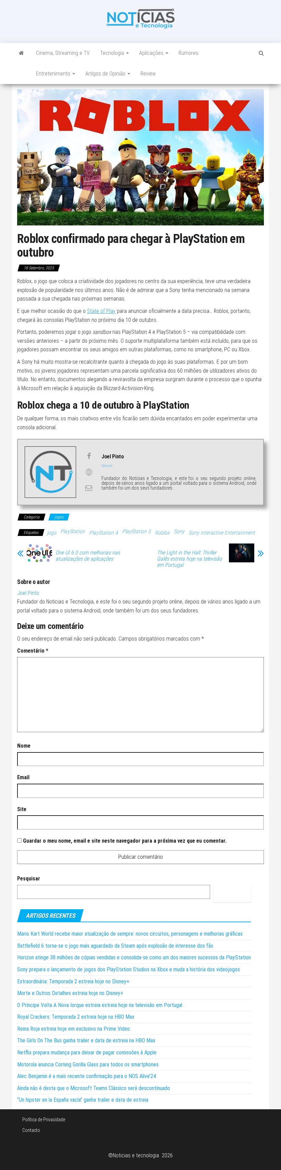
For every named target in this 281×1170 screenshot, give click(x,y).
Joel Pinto (28, 593)
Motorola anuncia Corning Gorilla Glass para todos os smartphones (88, 1064)
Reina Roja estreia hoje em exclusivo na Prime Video (73, 1029)
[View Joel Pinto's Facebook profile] (89, 456)
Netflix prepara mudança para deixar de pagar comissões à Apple (87, 1052)
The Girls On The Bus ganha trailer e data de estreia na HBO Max (86, 1040)
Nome (23, 745)
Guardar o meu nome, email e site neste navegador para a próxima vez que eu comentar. (125, 841)
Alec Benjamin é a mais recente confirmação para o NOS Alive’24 (86, 1076)
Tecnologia (112, 53)
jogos (58, 517)
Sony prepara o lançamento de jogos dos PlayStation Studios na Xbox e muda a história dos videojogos (128, 969)
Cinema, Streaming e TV (63, 53)
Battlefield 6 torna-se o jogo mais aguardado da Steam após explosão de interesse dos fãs (115, 946)
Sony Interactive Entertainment (221, 532)
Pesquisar (28, 878)
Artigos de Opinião (106, 73)
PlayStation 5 (136, 531)
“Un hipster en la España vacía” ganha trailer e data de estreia (82, 1100)
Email (23, 777)
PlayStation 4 (103, 532)
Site (21, 809)
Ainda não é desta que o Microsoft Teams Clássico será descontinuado (93, 1088)
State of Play (101, 311)
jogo (51, 532)
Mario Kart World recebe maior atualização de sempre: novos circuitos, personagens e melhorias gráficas (130, 934)
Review (148, 73)
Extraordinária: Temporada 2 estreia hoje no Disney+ (73, 981)
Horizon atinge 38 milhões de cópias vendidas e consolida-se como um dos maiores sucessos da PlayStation (134, 957)
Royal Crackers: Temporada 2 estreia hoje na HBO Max (75, 1017)
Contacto (31, 1130)
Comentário (32, 650)
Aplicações (152, 53)
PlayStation (72, 531)
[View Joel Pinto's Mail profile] (89, 488)
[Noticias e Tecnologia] (21, 53)
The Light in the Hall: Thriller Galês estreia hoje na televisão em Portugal (189, 559)
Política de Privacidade (43, 1119)
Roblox (162, 532)
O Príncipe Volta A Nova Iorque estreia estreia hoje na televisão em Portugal (99, 1005)
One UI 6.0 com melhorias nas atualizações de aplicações (88, 556)
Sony (179, 531)
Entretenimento (54, 73)
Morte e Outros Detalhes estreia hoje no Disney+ (70, 993)
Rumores (188, 53)
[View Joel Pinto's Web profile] (89, 472)
